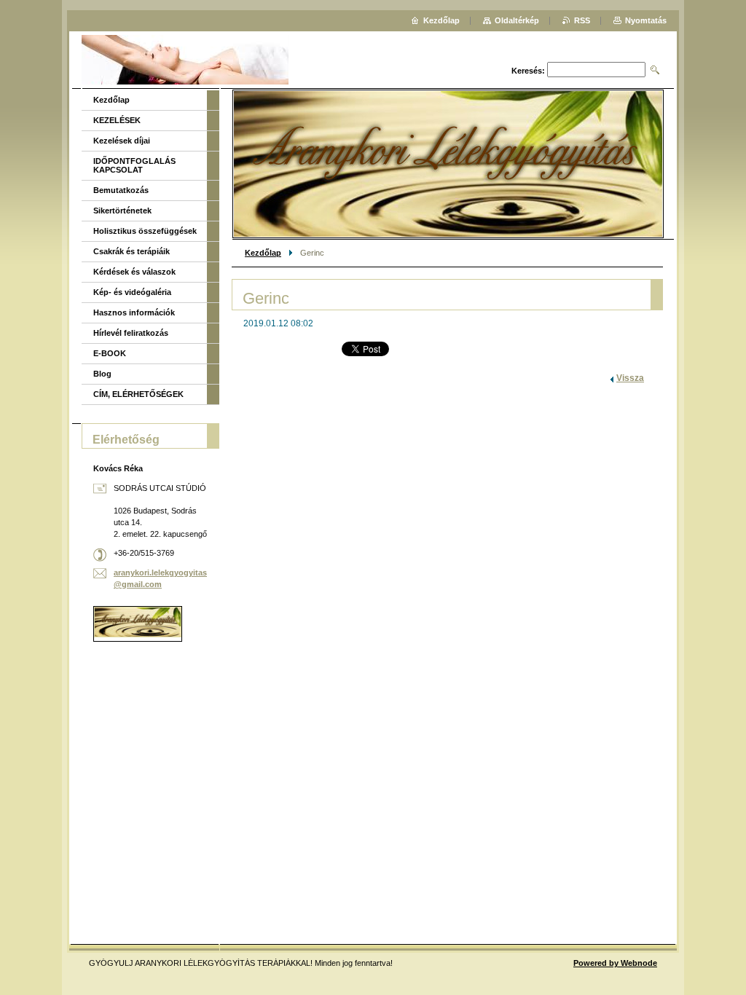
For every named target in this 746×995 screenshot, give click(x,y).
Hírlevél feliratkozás (130, 333)
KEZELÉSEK (117, 120)
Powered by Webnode (615, 963)
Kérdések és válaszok (134, 271)
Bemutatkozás (121, 190)
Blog (102, 373)
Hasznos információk (134, 312)
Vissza (630, 378)
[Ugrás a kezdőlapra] (185, 61)
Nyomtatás (646, 20)
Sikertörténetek (122, 210)
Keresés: (528, 70)
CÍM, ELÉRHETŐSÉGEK (138, 394)
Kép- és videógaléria (132, 292)
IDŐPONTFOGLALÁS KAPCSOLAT (134, 165)
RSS (582, 20)
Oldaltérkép (517, 20)
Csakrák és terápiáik (131, 251)
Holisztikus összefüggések (145, 231)
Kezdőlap (263, 252)
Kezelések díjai (121, 140)
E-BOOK (109, 353)
